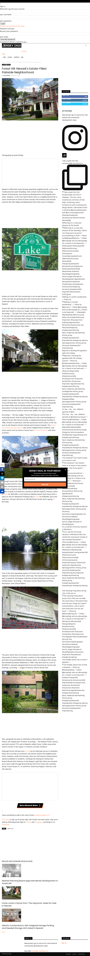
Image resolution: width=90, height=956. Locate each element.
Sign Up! (45, 484)
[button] (45, 470)
